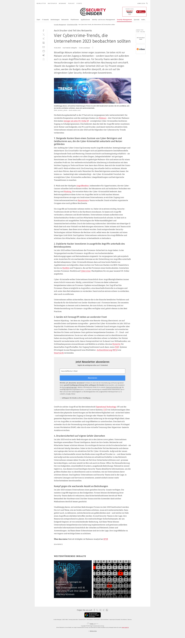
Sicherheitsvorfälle (72, 24)
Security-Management (124, 19)
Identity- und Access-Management (103, 19)
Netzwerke (65, 19)
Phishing (67, 192)
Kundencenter (82, 619)
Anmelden (141, 3)
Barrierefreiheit (105, 619)
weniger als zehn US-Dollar (75, 121)
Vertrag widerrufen (73, 619)
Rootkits (65, 268)
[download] (43, 55)
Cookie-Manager (57, 619)
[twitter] (43, 34)
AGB (64, 619)
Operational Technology (106, 407)
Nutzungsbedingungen (69, 387)
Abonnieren (92, 378)
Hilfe (67, 619)
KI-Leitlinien (124, 619)
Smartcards (59, 353)
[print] (43, 51)
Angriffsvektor (82, 186)
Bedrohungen (55, 19)
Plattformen (75, 19)
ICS (104, 410)
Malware (102, 118)
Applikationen (85, 19)
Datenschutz (97, 619)
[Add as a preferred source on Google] (92, 615)
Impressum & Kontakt (115, 619)
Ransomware (83, 200)
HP (104, 539)
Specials (136, 19)
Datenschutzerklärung (113, 387)
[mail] (43, 47)
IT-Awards (45, 19)
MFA (115, 350)
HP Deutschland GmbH (141, 38)
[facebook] (43, 30)
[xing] (43, 38)
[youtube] (100, 610)
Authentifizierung (104, 350)
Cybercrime (86, 271)
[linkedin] (43, 43)
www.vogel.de (125, 627)
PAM (117, 347)
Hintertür (116, 344)
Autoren (130, 619)
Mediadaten (90, 619)
